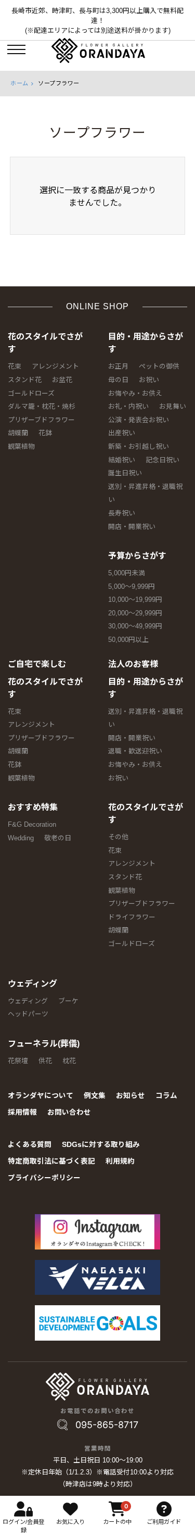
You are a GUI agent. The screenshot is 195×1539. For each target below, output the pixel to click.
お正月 (118, 366)
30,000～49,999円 (135, 626)
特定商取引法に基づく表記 (51, 1161)
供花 (45, 1061)
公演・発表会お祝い (138, 420)
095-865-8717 (106, 1424)
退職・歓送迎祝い (135, 751)
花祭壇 (18, 1061)
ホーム (19, 83)
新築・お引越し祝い (138, 446)
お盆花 (62, 380)
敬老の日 (57, 838)
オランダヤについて (40, 1096)
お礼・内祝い (128, 406)
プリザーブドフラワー (41, 420)
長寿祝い (121, 513)
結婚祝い (121, 460)
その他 (118, 837)
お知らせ (130, 1096)
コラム (166, 1096)
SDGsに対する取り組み (101, 1145)
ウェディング (32, 983)
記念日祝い (162, 460)
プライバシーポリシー (44, 1178)
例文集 (95, 1096)
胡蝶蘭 (18, 433)
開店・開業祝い (131, 527)
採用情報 (22, 1112)
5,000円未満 (126, 573)
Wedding (21, 838)
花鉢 (45, 433)
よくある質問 (29, 1145)
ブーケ (68, 1001)
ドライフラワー (131, 917)
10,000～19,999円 (135, 599)
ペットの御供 (159, 366)
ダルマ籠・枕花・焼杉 (41, 406)
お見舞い (172, 406)
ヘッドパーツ (28, 1014)
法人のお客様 (133, 664)
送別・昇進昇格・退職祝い (145, 493)
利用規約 (120, 1161)
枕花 (69, 1061)
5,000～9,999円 (131, 586)
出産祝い (121, 433)
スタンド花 (25, 380)
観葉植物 (21, 446)
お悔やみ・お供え (135, 393)
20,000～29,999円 (135, 613)
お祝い (149, 380)
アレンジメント (55, 366)
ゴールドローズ (31, 393)
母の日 (118, 380)
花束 (14, 366)
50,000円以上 (128, 640)
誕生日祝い (125, 473)
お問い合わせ (69, 1112)
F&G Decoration (32, 824)
